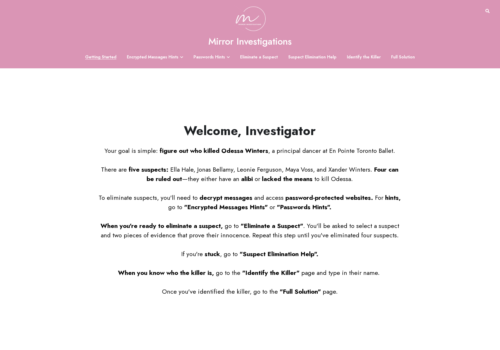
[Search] (487, 11)
